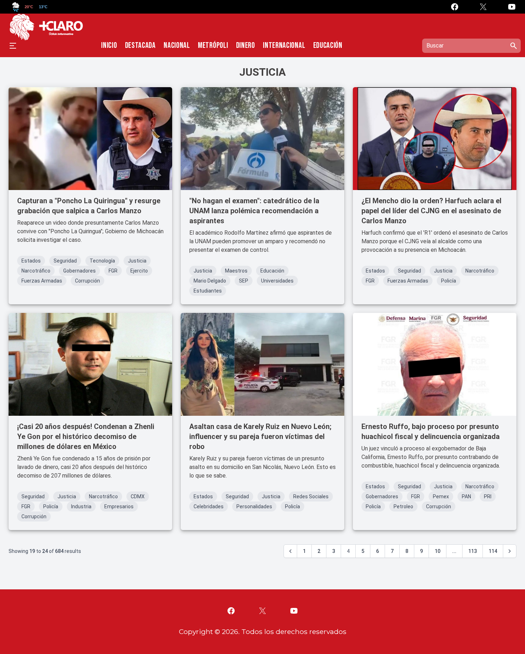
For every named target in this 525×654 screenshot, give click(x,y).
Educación (327, 45)
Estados (31, 261)
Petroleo (403, 506)
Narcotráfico (35, 271)
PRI (487, 496)
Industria (81, 506)
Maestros (236, 271)
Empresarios (119, 506)
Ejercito (139, 271)
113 (472, 551)
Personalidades (254, 506)
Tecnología (102, 261)
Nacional (177, 45)
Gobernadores (79, 271)
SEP (243, 281)
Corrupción (87, 281)
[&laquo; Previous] (290, 551)
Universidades (277, 281)
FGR (113, 271)
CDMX (138, 496)
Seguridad (65, 261)
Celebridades (209, 506)
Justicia (137, 261)
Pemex (441, 496)
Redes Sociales (311, 496)
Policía (448, 281)
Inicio (109, 45)
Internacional (284, 45)
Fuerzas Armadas (41, 281)
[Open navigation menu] (12, 45)
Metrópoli (213, 45)
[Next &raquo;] (509, 551)
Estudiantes (208, 291)
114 (493, 551)
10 (437, 551)
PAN (466, 496)
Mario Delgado (210, 281)
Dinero (245, 45)
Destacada (140, 45)
